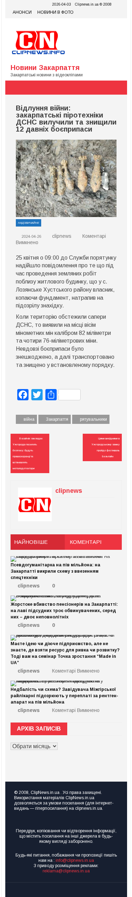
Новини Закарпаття (45, 67)
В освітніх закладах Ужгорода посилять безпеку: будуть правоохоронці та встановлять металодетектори (28, 453)
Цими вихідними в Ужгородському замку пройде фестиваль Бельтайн (106, 447)
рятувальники (93, 419)
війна (29, 419)
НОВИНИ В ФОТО (55, 12)
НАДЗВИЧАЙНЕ (28, 222)
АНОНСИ (22, 12)
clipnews (61, 236)
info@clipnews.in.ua (75, 860)
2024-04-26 (30, 236)
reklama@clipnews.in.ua (66, 871)
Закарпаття (57, 419)
